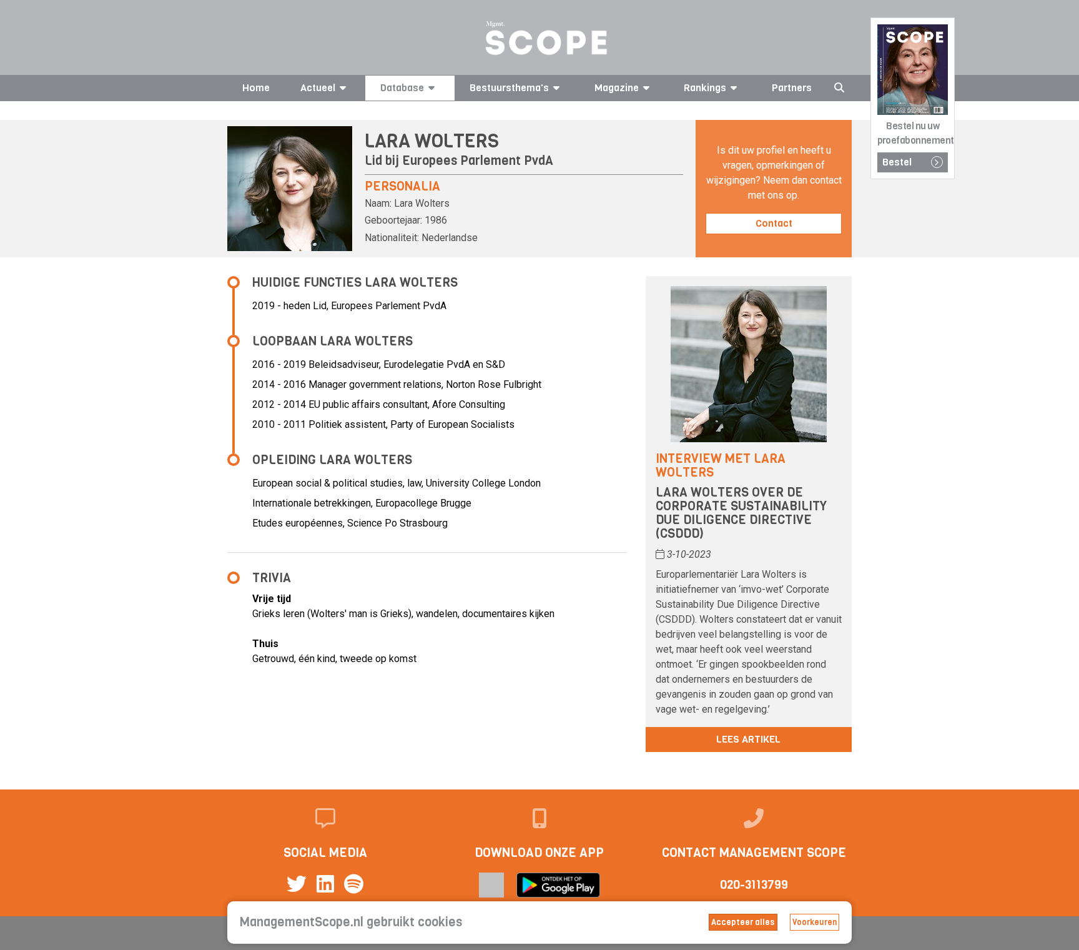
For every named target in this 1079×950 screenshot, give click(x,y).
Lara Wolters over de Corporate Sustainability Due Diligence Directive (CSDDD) (741, 513)
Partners (792, 87)
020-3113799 (754, 885)
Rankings (705, 87)
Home (256, 87)
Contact (774, 223)
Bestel (897, 162)
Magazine (616, 87)
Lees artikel (748, 739)
